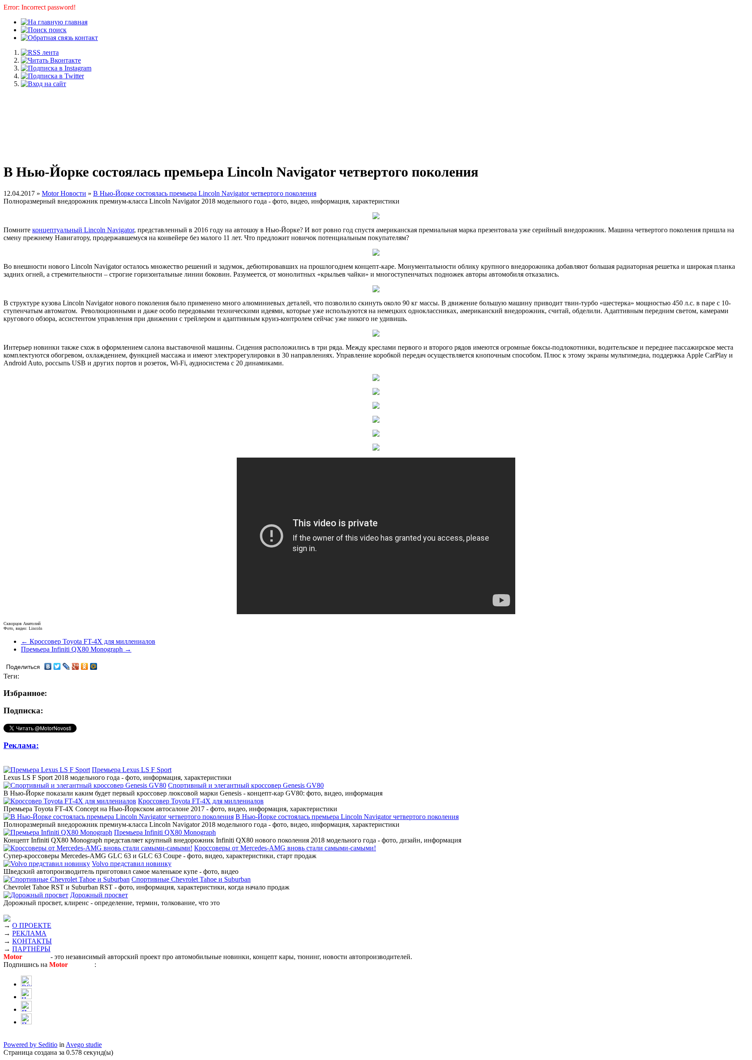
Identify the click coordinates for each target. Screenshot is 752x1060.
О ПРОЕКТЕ (31, 925)
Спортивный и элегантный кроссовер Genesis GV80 (246, 785)
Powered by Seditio (30, 1044)
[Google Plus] (75, 666)
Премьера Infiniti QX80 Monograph (165, 832)
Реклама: (21, 745)
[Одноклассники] (84, 666)
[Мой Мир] (93, 666)
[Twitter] (57, 666)
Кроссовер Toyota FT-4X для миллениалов (201, 801)
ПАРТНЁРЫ (31, 949)
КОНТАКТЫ (32, 941)
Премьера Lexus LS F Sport (131, 769)
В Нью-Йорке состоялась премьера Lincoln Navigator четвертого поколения (204, 193)
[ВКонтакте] (48, 666)
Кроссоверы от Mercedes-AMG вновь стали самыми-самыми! (285, 848)
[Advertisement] (376, 121)
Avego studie (84, 1044)
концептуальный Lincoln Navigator (83, 230)
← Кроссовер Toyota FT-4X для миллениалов (88, 641)
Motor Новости (64, 193)
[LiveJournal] (66, 666)
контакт (85, 37)
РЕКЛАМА (29, 933)
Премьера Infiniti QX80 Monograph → (76, 649)
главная (75, 22)
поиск (57, 29)
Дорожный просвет (99, 895)
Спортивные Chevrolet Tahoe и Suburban (191, 879)
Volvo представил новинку (131, 863)
